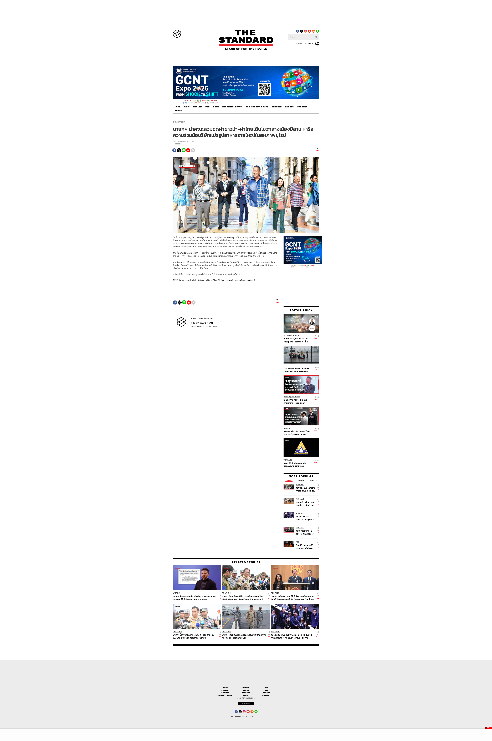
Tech (296, 336)
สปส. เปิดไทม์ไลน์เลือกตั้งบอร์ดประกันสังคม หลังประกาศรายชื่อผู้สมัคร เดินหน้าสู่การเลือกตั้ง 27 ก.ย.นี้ (295, 464)
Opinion (225, 692)
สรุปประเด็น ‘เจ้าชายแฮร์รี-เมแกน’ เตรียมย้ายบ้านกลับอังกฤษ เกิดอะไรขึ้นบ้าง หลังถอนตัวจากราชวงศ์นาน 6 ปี (297, 433)
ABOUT (178, 111)
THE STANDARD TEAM (185, 141)
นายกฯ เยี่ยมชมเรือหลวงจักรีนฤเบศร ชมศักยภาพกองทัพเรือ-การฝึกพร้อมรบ (244, 636)
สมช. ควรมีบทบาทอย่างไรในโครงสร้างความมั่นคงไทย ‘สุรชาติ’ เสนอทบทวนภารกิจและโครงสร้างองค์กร (305, 532)
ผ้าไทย (221, 280)
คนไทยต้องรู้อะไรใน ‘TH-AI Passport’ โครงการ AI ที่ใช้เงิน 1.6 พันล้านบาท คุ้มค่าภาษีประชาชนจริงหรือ (296, 340)
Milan (214, 280)
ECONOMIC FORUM (232, 107)
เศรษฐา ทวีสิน (204, 280)
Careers (246, 692)
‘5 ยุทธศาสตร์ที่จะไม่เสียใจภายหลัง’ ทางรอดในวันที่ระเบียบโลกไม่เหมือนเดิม (295, 401)
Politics (179, 122)
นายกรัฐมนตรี (185, 280)
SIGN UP (309, 43)
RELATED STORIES (246, 562)
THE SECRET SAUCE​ (257, 107)
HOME (177, 107)
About (246, 695)
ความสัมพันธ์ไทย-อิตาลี (245, 280)
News (225, 687)
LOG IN (299, 43)
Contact (266, 695)
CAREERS (302, 107)
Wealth (246, 687)
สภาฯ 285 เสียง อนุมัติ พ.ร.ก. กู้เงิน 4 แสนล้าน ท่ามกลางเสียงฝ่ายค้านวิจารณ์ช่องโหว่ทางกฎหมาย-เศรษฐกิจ (305, 518)
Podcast (225, 690)
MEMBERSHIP (246, 703)
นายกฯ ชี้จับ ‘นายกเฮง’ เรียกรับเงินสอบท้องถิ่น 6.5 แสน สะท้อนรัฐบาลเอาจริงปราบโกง (193, 636)
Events (266, 692)
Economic (288, 336)
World (287, 397)
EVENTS (289, 107)
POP (207, 107)
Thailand (295, 397)
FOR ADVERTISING (246, 698)
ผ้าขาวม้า (230, 280)
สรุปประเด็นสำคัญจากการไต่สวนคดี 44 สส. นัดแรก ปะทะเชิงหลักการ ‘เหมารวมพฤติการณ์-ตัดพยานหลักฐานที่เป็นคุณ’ (305, 489)
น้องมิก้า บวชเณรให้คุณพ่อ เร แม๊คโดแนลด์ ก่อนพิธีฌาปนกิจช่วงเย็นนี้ (305, 546)
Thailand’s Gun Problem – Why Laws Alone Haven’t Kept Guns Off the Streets (297, 370)
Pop (266, 687)
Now (266, 690)
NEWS (187, 107)
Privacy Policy (225, 695)
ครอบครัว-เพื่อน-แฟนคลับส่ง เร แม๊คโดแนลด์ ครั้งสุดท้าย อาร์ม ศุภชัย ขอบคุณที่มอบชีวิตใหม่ (305, 503)
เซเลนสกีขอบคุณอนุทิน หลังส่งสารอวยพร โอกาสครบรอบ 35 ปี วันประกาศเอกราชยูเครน (194, 597)
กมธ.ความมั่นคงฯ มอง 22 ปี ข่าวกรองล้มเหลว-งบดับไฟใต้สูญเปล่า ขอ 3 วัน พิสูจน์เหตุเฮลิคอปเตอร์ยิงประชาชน (292, 597)
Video (246, 690)
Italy (195, 280)
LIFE (216, 107)
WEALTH (197, 107)
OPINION (277, 107)
